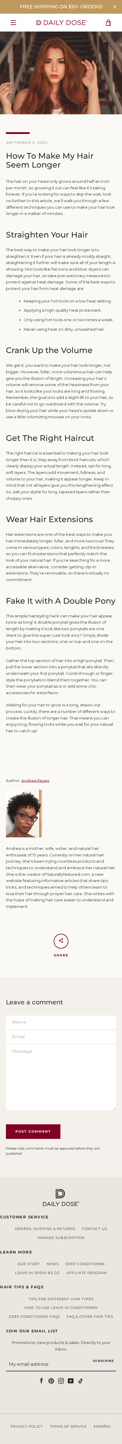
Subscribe (103, 1360)
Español (103, 1426)
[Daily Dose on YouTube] (71, 1380)
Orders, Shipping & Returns (45, 1229)
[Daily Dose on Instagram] (61, 1380)
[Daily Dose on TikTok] (81, 1380)
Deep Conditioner (85, 1264)
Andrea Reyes (35, 780)
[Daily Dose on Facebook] (41, 1380)
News (53, 1264)
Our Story (28, 1264)
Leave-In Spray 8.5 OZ (37, 1273)
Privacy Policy (27, 1426)
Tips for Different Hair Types (61, 1299)
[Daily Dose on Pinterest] (51, 1380)
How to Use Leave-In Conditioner (61, 1308)
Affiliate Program (87, 1273)
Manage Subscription (61, 1238)
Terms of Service (68, 1426)
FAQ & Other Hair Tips (90, 1317)
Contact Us (94, 1229)
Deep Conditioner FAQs (34, 1317)
